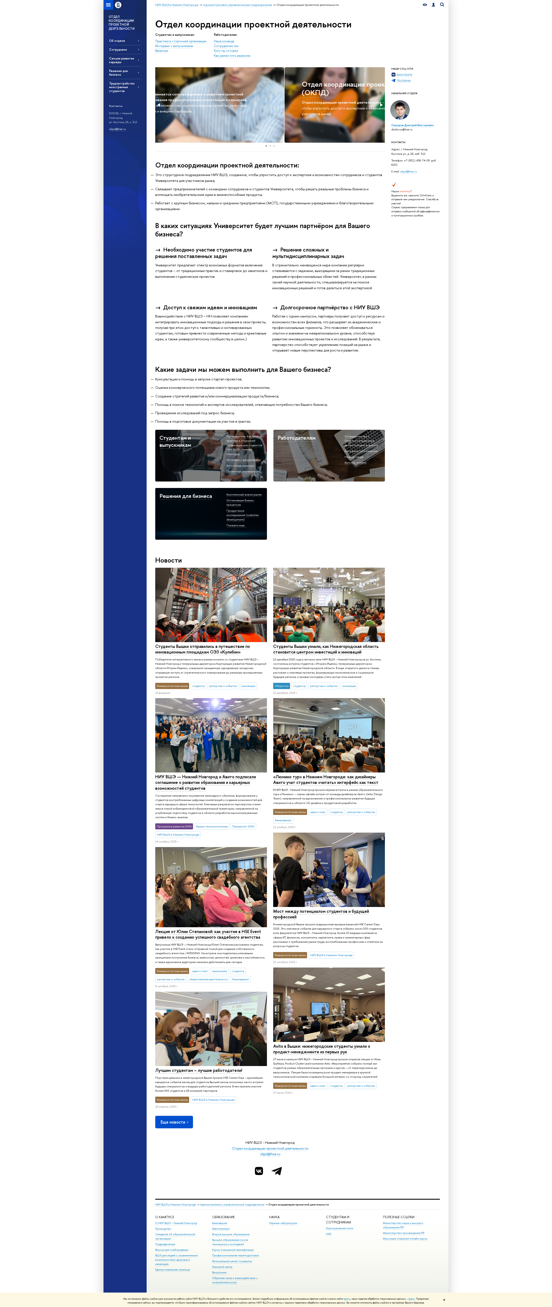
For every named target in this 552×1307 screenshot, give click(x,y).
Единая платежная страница (172, 1269)
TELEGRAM (404, 81)
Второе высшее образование (231, 1234)
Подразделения (165, 1244)
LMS (328, 1234)
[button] (159, 105)
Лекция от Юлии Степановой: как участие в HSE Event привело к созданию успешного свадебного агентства (208, 934)
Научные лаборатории (283, 1223)
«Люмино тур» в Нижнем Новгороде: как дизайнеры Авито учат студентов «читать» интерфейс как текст (325, 779)
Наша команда (224, 41)
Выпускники (219, 1272)
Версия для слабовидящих (171, 1250)
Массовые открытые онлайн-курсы (405, 1238)
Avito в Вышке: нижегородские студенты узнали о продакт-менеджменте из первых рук (321, 1049)
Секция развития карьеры (121, 60)
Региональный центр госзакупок (232, 1261)
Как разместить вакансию (232, 55)
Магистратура (220, 1228)
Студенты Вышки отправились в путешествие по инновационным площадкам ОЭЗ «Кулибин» (202, 649)
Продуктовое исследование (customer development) (242, 515)
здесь (347, 1299)
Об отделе (117, 41)
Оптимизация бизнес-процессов (240, 502)
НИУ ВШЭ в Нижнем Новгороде (175, 1204)
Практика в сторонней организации (180, 41)
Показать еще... (236, 525)
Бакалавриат (219, 1223)
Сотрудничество (226, 46)
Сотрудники (118, 49)
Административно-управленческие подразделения (232, 1204)
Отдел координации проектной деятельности (270, 1148)
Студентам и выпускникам (175, 441)
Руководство (163, 1228)
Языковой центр (222, 1267)
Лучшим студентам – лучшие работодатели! (198, 1070)
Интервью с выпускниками (174, 46)
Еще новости (173, 1122)
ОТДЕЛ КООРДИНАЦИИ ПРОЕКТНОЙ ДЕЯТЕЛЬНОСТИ (122, 23)
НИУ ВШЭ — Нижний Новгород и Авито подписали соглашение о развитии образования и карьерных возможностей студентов (205, 782)
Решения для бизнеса (118, 73)
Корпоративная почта (339, 1228)
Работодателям (297, 437)
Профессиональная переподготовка (235, 1255)
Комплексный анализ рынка (244, 494)
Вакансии (161, 50)
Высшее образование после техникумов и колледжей (230, 1242)
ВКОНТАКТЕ (404, 75)
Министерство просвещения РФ (404, 1233)
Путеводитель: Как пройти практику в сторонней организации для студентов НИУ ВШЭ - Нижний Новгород (244, 445)
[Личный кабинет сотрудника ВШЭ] (433, 5)
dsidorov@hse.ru (401, 129)
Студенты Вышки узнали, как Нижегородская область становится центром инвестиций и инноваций (326, 649)
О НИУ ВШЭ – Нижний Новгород (176, 1223)
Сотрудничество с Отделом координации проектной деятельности (361, 440)
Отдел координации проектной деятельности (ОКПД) (243, 88)
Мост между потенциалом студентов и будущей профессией (321, 914)
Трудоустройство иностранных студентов (122, 87)
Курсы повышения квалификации (233, 1250)
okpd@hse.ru (117, 129)
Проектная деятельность (243, 471)
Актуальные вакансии (240, 465)
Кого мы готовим (226, 50)
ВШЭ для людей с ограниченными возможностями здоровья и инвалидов (176, 1260)
